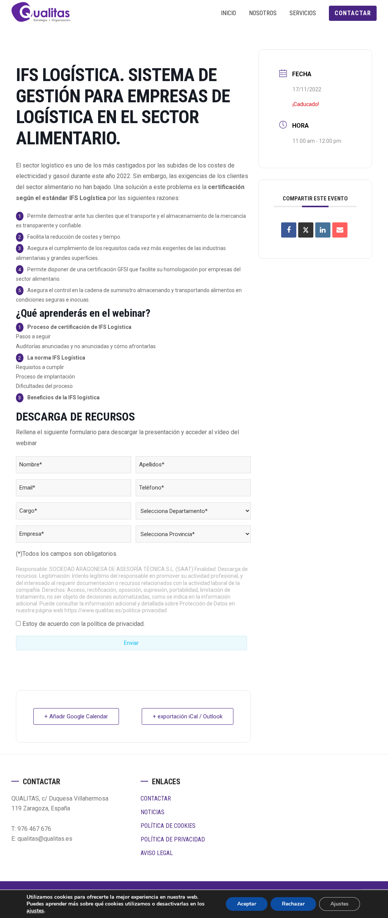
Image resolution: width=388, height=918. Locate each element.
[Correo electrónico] (339, 230)
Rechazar (293, 903)
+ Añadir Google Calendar (76, 716)
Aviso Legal (157, 853)
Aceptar (246, 903)
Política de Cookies (168, 825)
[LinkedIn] (322, 230)
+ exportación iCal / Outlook (187, 716)
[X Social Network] (305, 230)
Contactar (156, 798)
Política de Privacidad (173, 839)
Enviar (131, 643)
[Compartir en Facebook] (288, 230)
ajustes (35, 910)
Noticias (152, 812)
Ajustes (339, 903)
